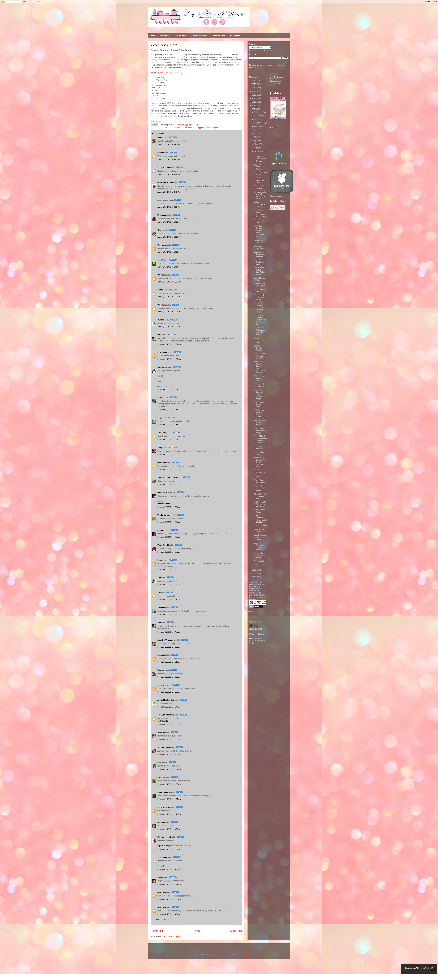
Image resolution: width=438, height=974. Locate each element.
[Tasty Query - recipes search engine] (277, 209)
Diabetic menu (191, 128)
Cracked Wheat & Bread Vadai (260, 404)
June (256, 134)
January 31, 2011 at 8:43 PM (168, 159)
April (256, 141)
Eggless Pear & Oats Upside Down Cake (260, 356)
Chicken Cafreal (260, 565)
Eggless (201, 128)
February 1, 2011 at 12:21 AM (169, 440)
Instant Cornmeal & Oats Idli (259, 204)
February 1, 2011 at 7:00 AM (168, 724)
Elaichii (160, 153)
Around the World (218, 35)
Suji (159, 623)
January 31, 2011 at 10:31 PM (169, 237)
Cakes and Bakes (200, 35)
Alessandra (162, 367)
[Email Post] (196, 125)
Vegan (215, 128)
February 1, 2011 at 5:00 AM (168, 647)
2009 (254, 574)
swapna (160, 320)
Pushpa (160, 670)
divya (159, 418)
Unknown (161, 245)
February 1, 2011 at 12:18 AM (169, 425)
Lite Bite (160, 866)
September (258, 123)
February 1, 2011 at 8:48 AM (168, 754)
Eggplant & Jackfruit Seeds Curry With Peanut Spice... (260, 319)
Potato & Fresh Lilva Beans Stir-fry (260, 555)
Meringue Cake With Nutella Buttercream (260, 504)
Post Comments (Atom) (171, 936)
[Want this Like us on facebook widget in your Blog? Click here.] (435, 972)
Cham (160, 230)
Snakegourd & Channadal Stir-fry (259, 297)
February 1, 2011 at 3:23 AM (168, 522)
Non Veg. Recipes (181, 35)
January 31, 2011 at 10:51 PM (169, 252)
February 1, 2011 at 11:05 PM (169, 899)
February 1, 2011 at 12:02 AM (169, 359)
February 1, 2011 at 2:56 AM (168, 485)
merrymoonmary (223, 955)
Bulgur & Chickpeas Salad (259, 262)
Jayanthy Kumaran (165, 715)
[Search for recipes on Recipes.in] (256, 634)
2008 (254, 577)
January (257, 151)
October (257, 119)
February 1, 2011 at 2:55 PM (168, 849)
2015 (254, 95)
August (257, 126)
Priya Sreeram (163, 792)
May (256, 137)
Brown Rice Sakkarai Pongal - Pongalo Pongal (258, 394)
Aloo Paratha (259, 561)
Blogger (244, 955)
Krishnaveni (162, 352)
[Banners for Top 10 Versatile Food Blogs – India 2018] (268, 67)
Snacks (209, 128)
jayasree (161, 732)
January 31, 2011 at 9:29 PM (168, 207)
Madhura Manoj (164, 837)
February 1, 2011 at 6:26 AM (168, 692)
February (258, 148)
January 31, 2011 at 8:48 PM (168, 174)
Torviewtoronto (164, 515)
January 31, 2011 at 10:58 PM (169, 267)
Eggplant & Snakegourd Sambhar (259, 254)
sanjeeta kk (162, 857)
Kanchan (161, 777)
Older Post (236, 930)
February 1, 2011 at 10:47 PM (169, 884)
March (257, 144)
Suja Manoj (162, 433)
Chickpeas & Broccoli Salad (259, 378)
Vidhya (160, 448)
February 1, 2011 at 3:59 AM (168, 570)
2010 (254, 570)
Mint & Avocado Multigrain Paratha (260, 422)
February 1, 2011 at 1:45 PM (168, 829)
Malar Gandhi (163, 545)
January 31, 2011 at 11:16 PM (169, 282)
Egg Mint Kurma (260, 526)
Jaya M (160, 260)
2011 (254, 109)
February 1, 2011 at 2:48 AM (168, 469)
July (256, 130)
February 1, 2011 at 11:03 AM (169, 784)
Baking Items (171, 128)
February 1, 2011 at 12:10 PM (169, 814)
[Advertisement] (266, 658)
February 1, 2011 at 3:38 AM (168, 552)
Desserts (180, 128)
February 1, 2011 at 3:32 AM (168, 537)
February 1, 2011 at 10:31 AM (169, 769)
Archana (161, 822)
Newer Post (157, 930)
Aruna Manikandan (165, 700)
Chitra (160, 762)
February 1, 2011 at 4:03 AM (168, 584)
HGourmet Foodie (165, 183)
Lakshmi (161, 655)
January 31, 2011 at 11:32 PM (169, 327)
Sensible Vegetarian (166, 640)
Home (153, 35)
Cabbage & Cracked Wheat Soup (260, 348)
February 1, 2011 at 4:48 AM (168, 632)
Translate (267, 50)
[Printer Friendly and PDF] (154, 125)
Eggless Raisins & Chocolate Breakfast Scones (259, 307)
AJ (158, 593)
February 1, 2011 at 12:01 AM (169, 344)
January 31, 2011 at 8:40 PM (168, 145)
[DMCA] (256, 607)
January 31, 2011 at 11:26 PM (169, 297)
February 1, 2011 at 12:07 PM (169, 799)
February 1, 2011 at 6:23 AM (168, 677)
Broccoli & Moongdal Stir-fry (259, 488)
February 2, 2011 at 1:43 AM (168, 914)
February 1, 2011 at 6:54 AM (168, 707)
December (258, 112)
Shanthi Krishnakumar (167, 478)
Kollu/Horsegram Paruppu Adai (260, 496)
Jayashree (161, 685)
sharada (160, 530)
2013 (254, 102)
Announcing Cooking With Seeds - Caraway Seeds (260, 462)
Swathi (160, 290)
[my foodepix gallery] (279, 196)
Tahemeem (162, 215)
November (258, 116)
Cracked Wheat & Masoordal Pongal (260, 430)
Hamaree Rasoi (164, 493)
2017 (254, 88)
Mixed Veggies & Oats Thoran (260, 537)
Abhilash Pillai (163, 747)
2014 (254, 98)
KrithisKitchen (163, 168)
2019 (254, 81)
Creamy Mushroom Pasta (259, 340)
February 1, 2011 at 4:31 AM (168, 599)
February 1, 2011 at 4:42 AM (168, 615)
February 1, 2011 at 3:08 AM (168, 507)
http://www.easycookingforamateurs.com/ (173, 846)
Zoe (159, 578)
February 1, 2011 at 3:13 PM (168, 869)
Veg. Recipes (165, 35)
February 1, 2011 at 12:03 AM (169, 390)
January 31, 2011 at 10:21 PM (169, 222)
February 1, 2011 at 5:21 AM (168, 662)
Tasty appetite (163, 721)
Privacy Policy (235, 35)
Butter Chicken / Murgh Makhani (260, 175)
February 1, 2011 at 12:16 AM (169, 410)
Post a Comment (162, 920)
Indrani (160, 560)
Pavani (160, 877)
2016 (254, 91)
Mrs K (159, 335)
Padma (160, 138)
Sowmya (161, 608)
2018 (254, 84)
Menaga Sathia (163, 807)
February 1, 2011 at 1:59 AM (168, 454)
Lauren (160, 398)
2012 (254, 105)
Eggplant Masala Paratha (258, 167)
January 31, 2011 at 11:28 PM (169, 312)
